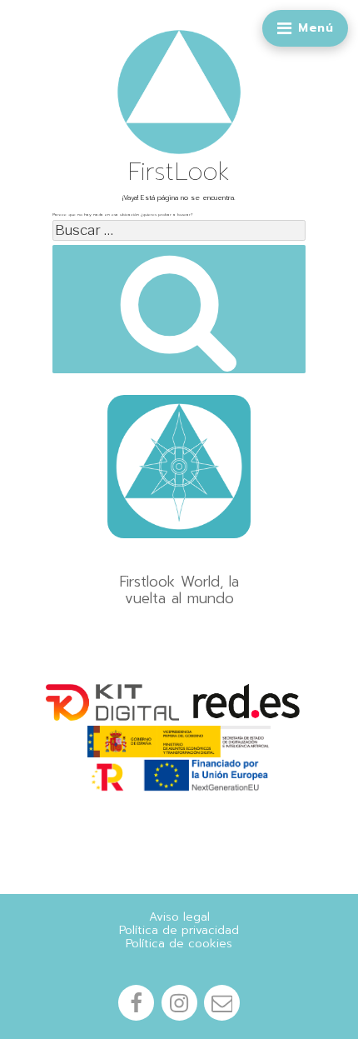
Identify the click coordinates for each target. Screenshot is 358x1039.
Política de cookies (179, 944)
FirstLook (179, 171)
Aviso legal (179, 917)
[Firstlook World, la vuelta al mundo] (179, 466)
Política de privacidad (179, 930)
